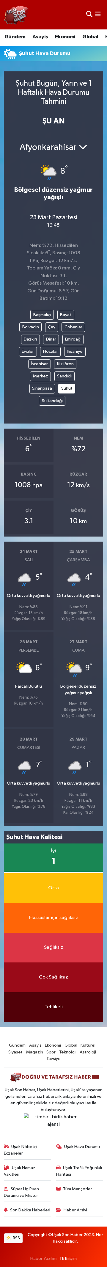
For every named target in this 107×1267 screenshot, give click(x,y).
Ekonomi (65, 37)
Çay (51, 327)
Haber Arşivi (75, 1210)
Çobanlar (73, 327)
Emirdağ (73, 339)
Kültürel (88, 1045)
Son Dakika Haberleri (30, 1210)
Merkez (40, 376)
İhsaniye (75, 351)
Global (90, 37)
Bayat (65, 315)
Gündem (14, 37)
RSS (16, 1238)
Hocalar (50, 351)
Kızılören (65, 364)
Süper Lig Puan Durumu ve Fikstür (21, 1192)
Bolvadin (30, 327)
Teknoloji (67, 1052)
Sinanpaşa (42, 388)
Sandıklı (64, 376)
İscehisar (39, 364)
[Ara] (89, 14)
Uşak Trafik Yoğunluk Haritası (79, 1171)
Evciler (28, 351)
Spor (51, 1052)
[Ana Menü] (98, 14)
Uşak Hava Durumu (82, 1146)
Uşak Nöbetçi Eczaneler (20, 1149)
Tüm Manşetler (77, 1189)
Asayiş (40, 37)
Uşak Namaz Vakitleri (20, 1171)
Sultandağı (52, 401)
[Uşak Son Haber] (16, 14)
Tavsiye (53, 1058)
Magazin (34, 1052)
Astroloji (88, 1052)
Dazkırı (30, 339)
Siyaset (15, 1052)
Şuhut (67, 388)
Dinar (51, 339)
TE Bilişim (68, 1258)
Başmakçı (42, 315)
